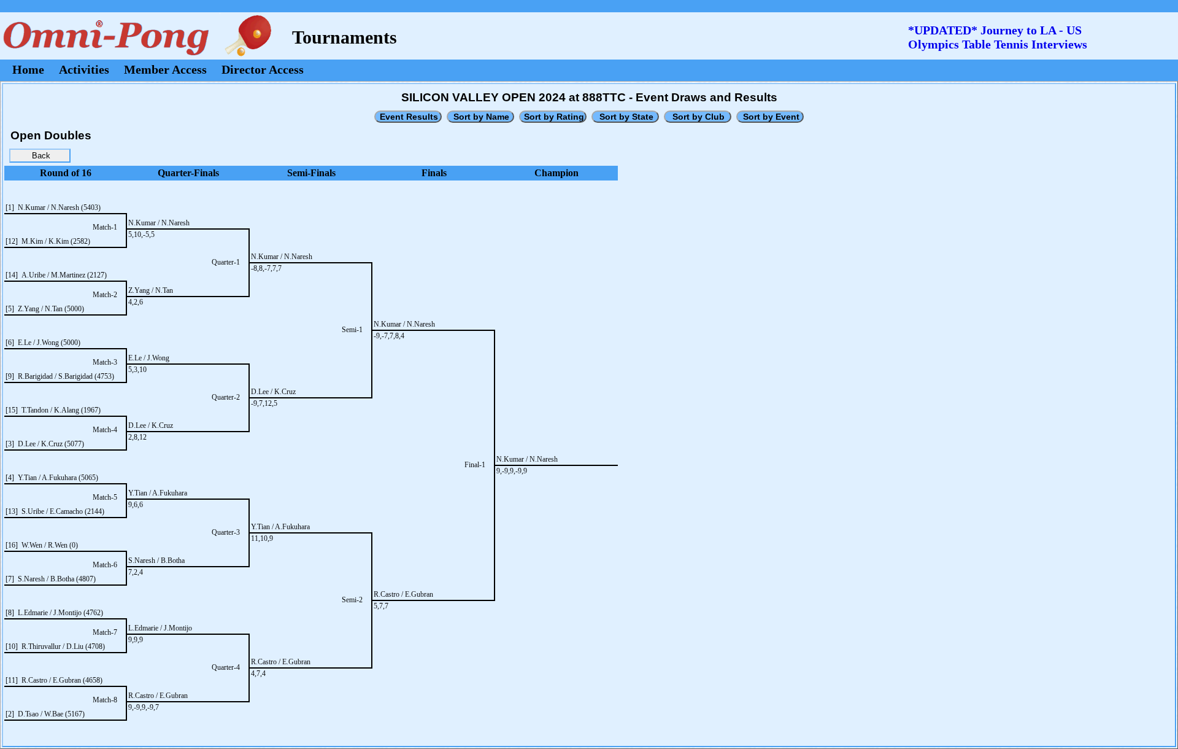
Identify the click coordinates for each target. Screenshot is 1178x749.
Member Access (165, 69)
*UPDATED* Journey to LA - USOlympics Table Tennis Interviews (997, 37)
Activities (84, 69)
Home (28, 69)
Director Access (262, 69)
